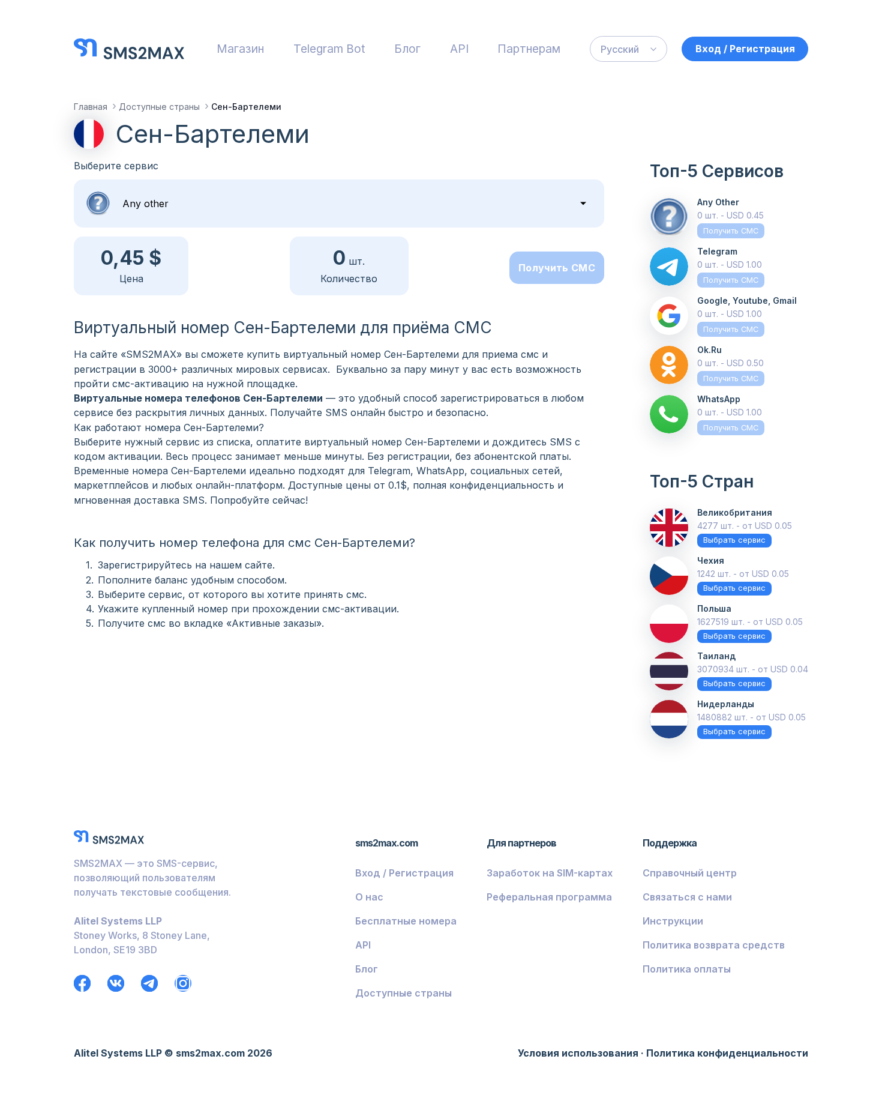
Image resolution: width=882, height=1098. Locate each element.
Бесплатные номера (406, 921)
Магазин (240, 48)
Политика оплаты (687, 969)
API (459, 48)
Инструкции (673, 921)
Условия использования (578, 1053)
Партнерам (528, 48)
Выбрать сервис (734, 539)
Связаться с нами (687, 897)
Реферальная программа (549, 897)
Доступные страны (403, 993)
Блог (407, 48)
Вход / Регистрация (745, 49)
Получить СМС (556, 268)
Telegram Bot (329, 48)
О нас (369, 897)
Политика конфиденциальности (727, 1053)
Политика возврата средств (714, 945)
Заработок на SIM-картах (550, 873)
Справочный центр (690, 873)
